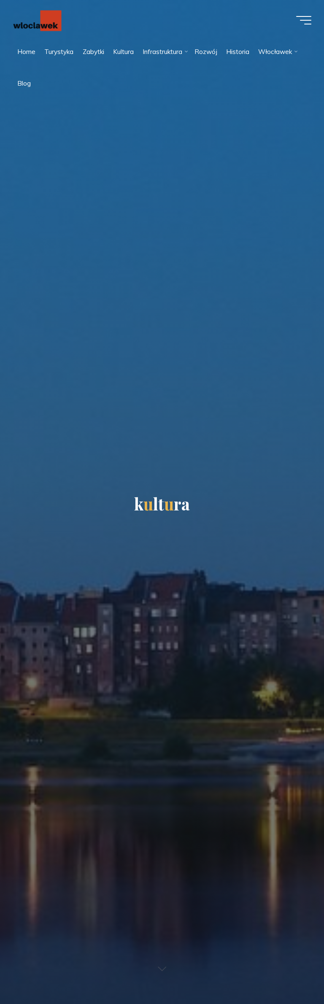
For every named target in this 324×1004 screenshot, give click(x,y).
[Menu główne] (303, 20)
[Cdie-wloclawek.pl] (37, 20)
